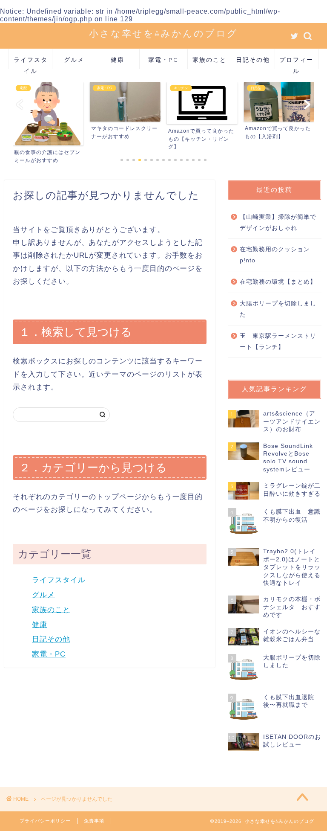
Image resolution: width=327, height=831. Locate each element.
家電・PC (163, 60)
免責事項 (94, 820)
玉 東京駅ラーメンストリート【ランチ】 (278, 341)
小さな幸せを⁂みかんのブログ (163, 33)
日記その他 (253, 60)
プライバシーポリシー (45, 820)
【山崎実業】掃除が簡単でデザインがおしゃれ (278, 222)
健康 (117, 60)
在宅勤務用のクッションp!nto (275, 255)
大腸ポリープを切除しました (278, 309)
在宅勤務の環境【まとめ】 (278, 282)
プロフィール (296, 62)
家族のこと (209, 60)
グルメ (74, 60)
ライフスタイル (31, 62)
